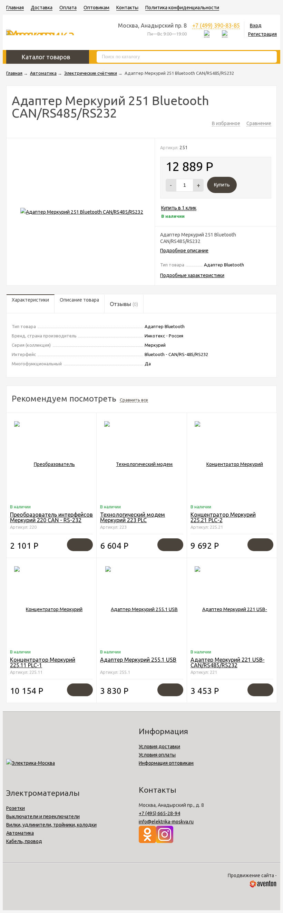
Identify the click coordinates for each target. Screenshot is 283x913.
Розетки (15, 808)
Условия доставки (159, 746)
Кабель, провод (24, 841)
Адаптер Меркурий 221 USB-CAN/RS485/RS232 (228, 662)
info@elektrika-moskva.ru (166, 821)
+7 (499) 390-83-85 (216, 25)
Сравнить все (134, 399)
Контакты (127, 7)
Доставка (41, 7)
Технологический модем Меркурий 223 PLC (132, 517)
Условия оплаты (157, 755)
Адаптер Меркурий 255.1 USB (138, 660)
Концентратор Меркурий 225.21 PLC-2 (223, 517)
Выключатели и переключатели (43, 816)
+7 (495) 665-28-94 (159, 813)
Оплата (68, 7)
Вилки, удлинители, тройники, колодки (51, 825)
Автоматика (20, 833)
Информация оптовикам (166, 763)
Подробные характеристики (192, 275)
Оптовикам (96, 7)
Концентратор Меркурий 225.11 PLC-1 (42, 662)
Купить (222, 184)
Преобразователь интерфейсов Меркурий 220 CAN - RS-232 (51, 517)
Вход (256, 25)
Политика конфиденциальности (182, 7)
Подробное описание (184, 250)
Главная (15, 7)
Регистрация (262, 34)
